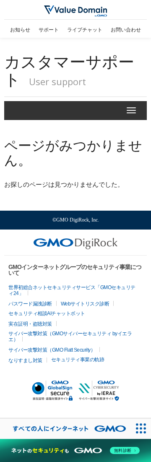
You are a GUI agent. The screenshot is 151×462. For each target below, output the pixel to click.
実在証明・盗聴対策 (30, 324)
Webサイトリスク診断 (85, 304)
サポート (49, 30)
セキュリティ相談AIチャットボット (46, 313)
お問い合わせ (126, 30)
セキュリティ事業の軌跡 (77, 360)
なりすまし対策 (25, 360)
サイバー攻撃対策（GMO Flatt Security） (51, 350)
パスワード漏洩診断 (30, 304)
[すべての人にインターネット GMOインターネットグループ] (65, 428)
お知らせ (20, 30)
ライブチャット (84, 30)
